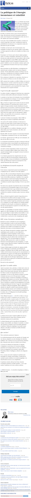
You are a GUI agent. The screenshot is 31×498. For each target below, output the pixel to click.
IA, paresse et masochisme (6, 475)
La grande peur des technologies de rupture (10, 437)
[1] (12, 296)
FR (29, 1)
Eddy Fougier (3, 466)
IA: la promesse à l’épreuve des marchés (9, 439)
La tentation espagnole (5, 446)
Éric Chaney (12, 446)
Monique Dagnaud (4, 485)
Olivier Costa (14, 475)
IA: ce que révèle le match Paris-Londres (9, 450)
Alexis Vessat (13, 458)
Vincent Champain (22, 437)
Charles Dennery (3, 478)
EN (27, 1)
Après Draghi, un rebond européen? (8, 431)
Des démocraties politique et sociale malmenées (10, 430)
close (27, 374)
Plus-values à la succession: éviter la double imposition (12, 440)
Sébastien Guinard (20, 439)
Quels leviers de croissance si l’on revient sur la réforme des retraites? (15, 427)
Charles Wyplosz (15, 479)
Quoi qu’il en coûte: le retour (6, 479)
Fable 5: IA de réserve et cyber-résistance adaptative (11, 470)
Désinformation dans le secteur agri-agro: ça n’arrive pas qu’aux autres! (15, 465)
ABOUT (23, 1)
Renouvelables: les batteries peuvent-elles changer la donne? (13, 459)
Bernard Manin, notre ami (6, 433)
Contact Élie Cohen (26, 415)
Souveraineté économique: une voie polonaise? (10, 455)
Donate (15, 391)
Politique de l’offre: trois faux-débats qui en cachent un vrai (12, 425)
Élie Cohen (3, 18)
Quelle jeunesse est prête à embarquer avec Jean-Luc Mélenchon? (14, 484)
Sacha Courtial (7, 490)
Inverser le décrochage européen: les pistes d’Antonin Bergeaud (14, 448)
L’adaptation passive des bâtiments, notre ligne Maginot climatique (14, 477)
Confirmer (26, 496)
